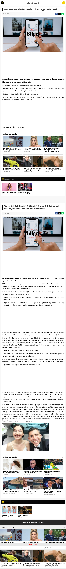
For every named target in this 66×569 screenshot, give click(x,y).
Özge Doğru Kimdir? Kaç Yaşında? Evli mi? (9, 193)
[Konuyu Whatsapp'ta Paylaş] (62, 14)
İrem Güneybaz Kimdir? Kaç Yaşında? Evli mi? (24, 193)
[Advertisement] (33, 65)
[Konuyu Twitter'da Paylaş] (59, 14)
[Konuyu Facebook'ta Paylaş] (56, 14)
